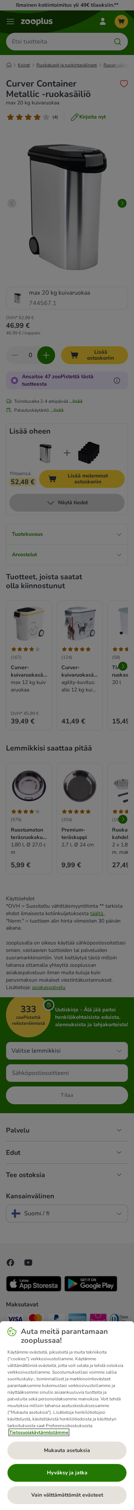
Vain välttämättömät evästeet (67, 1494)
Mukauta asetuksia (67, 1450)
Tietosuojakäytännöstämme (38, 1432)
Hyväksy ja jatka (67, 1472)
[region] (67, 1415)
